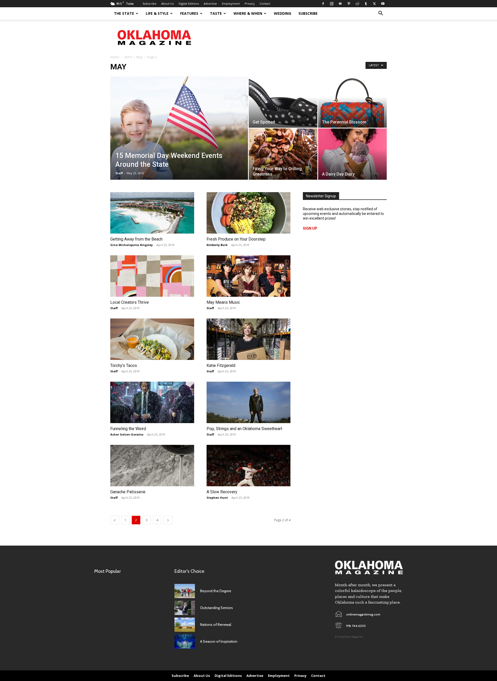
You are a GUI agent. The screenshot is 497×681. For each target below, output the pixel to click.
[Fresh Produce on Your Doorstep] (248, 213)
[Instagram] (331, 3)
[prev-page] (114, 520)
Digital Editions (189, 3)
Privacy (250, 3)
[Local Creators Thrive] (152, 276)
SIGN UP (310, 228)
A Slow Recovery (222, 491)
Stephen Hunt (217, 497)
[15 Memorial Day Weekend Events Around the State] (179, 136)
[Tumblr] (366, 3)
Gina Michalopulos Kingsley (131, 245)
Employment (231, 3)
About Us (167, 3)
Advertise (210, 3)
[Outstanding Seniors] (184, 608)
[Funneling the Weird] (152, 402)
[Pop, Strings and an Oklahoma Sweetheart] (248, 402)
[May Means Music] (248, 276)
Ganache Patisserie (127, 491)
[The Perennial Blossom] (352, 102)
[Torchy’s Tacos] (152, 339)
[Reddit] (357, 3)
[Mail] (340, 3)
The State (124, 13)
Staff (119, 173)
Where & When (247, 13)
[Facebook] (323, 3)
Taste (216, 13)
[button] (380, 13)
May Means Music (223, 302)
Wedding (282, 13)
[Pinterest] (349, 3)
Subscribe (149, 3)
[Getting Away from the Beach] (152, 213)
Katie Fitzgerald (221, 365)
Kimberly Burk (217, 245)
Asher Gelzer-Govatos (126, 434)
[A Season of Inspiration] (184, 641)
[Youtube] (383, 3)
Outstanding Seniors (216, 607)
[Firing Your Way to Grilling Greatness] (283, 154)
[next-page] (168, 520)
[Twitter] (374, 3)
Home (114, 57)
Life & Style (157, 13)
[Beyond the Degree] (184, 591)
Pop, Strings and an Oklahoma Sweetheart (244, 428)
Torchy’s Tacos (123, 365)
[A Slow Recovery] (248, 465)
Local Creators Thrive (129, 302)
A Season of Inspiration (218, 641)
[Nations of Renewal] (184, 625)
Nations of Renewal (215, 624)
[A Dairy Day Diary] (352, 154)
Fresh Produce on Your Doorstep (236, 239)
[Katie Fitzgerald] (248, 339)
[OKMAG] (369, 567)
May (139, 57)
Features (189, 13)
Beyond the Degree (215, 591)
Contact (265, 3)
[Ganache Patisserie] (152, 465)
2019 (127, 57)
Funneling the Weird (128, 428)
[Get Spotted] (283, 102)
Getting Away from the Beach (136, 239)
